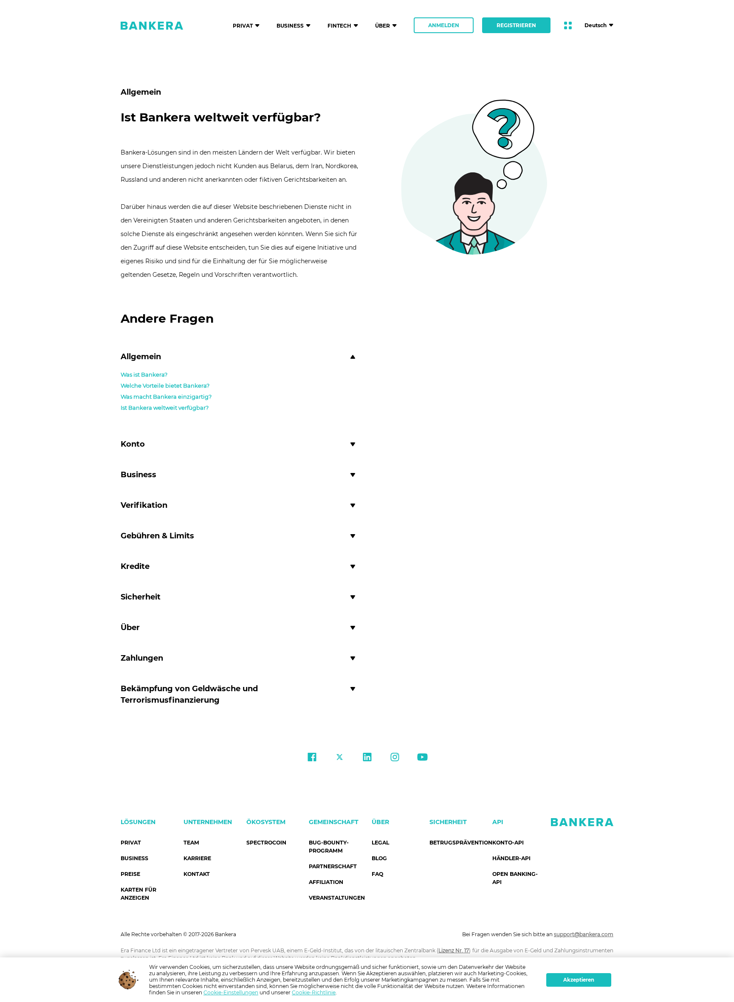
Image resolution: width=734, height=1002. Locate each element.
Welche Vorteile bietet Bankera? (165, 385)
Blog (379, 858)
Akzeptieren (578, 980)
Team (191, 842)
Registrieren (516, 25)
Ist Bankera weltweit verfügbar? (165, 407)
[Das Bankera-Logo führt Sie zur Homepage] (152, 25)
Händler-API (511, 858)
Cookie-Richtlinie (314, 992)
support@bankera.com (583, 934)
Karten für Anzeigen (138, 894)
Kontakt (197, 874)
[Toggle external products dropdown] (568, 25)
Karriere (197, 858)
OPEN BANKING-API (515, 878)
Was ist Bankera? (144, 374)
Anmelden (443, 25)
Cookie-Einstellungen (230, 992)
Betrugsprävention (460, 842)
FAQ (377, 874)
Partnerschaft (333, 866)
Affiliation (326, 882)
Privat (131, 842)
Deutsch (595, 25)
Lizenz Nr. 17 (453, 950)
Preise (130, 874)
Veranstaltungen (337, 898)
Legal (380, 842)
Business (134, 858)
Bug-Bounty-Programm (329, 846)
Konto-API (508, 842)
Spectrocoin (266, 842)
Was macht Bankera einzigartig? (166, 396)
